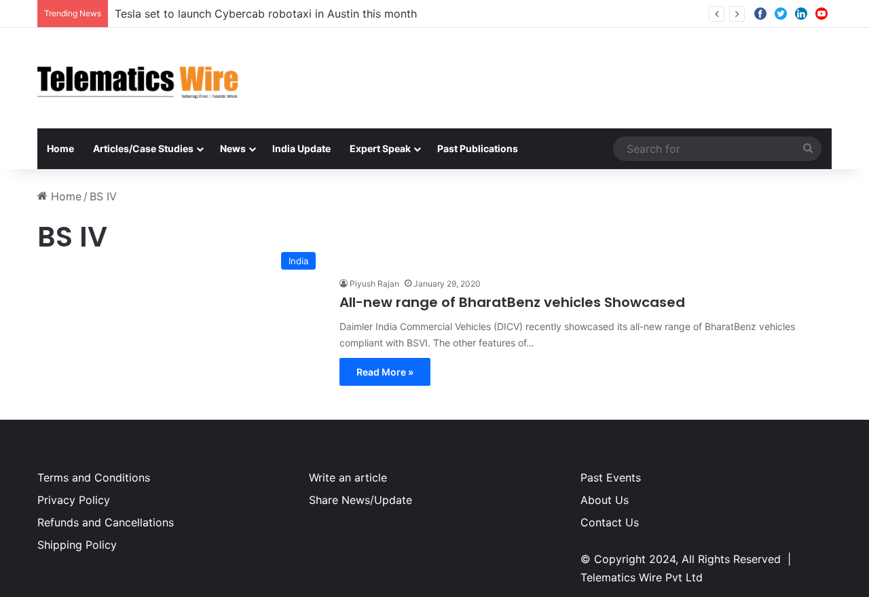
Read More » (384, 372)
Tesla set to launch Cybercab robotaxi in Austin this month (266, 13)
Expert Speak (380, 148)
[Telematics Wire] (138, 78)
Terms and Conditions (93, 477)
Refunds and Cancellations (105, 522)
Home (60, 148)
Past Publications (477, 148)
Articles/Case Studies (143, 148)
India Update (301, 148)
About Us (604, 500)
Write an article (348, 477)
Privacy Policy (73, 500)
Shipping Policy (77, 544)
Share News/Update (360, 500)
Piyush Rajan (374, 283)
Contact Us (609, 522)
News (233, 148)
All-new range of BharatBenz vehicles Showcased (512, 302)
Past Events (610, 477)
